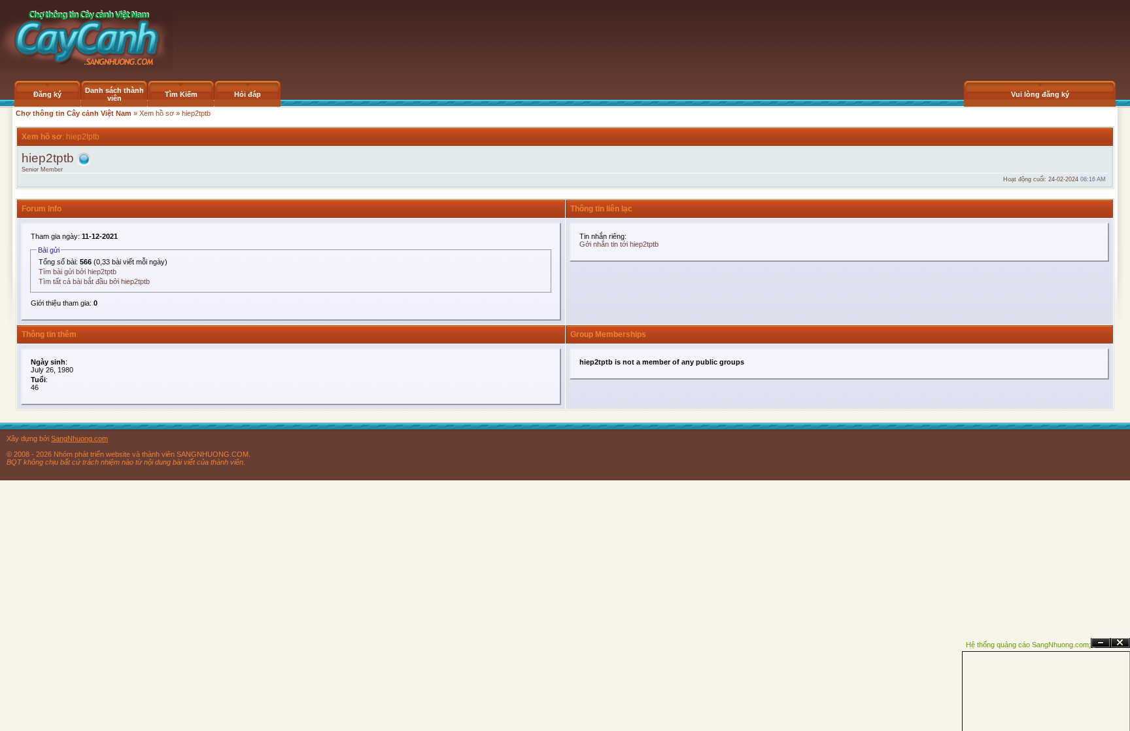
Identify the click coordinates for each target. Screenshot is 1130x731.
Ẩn (1100, 643)
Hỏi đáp (247, 94)
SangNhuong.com (79, 438)
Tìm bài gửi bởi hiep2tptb (77, 272)
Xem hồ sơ (156, 113)
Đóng (1120, 643)
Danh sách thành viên (114, 94)
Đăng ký (47, 94)
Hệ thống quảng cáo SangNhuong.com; (1028, 645)
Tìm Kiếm (181, 94)
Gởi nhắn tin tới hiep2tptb (619, 244)
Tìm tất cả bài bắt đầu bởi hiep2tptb (94, 281)
